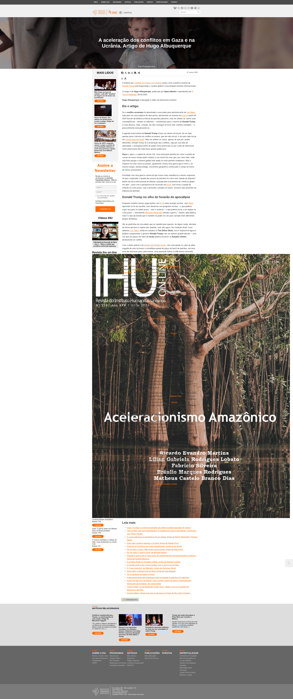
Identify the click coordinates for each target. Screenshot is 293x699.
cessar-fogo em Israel (134, 139)
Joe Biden (191, 112)
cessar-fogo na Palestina (170, 266)
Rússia (174, 402)
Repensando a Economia (118, 663)
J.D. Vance (134, 230)
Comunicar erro (130, 600)
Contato (174, 2)
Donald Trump (128, 86)
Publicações (138, 2)
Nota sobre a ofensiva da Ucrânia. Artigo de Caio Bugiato (151, 571)
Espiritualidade (162, 2)
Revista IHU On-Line (151, 658)
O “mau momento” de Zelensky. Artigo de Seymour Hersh (151, 568)
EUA (169, 185)
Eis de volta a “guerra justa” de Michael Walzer (147, 552)
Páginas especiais (133, 660)
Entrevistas (131, 658)
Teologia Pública (115, 658)
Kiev (137, 342)
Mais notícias (131, 656)
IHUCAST (130, 665)
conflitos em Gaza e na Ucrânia (147, 83)
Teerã (190, 203)
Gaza (184, 115)
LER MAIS (100, 101)
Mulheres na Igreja (186, 675)
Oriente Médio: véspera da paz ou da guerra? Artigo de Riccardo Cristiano (158, 593)
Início (96, 2)
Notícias (128, 2)
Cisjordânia (127, 272)
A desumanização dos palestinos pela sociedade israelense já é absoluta (158, 577)
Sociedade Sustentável (117, 665)
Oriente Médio (140, 290)
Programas (117, 2)
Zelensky (193, 312)
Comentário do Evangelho (188, 656)
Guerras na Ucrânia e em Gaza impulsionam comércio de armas (154, 546)
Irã (163, 203)
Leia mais (98, 525)
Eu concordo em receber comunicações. (106, 197)
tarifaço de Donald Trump (155, 245)
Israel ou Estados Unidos (166, 484)
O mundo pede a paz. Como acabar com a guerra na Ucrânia (153, 565)
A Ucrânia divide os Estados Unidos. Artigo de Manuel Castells (153, 562)
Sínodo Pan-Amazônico (187, 672)
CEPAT (94, 663)
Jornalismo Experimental (135, 663)
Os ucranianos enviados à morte (141, 574)
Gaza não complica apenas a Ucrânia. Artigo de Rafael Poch (153, 543)
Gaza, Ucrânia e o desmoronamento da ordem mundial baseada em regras (159, 528)
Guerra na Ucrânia (158, 318)
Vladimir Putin (176, 396)
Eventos (150, 2)
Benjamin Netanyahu (154, 213)
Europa (174, 333)
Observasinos (114, 656)
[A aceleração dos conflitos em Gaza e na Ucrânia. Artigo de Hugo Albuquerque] (139, 73)
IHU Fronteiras (114, 660)
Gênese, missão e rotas (100, 656)
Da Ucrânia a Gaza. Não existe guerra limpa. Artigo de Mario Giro (155, 549)
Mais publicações (150, 656)
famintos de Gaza (139, 269)
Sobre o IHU (105, 2)
